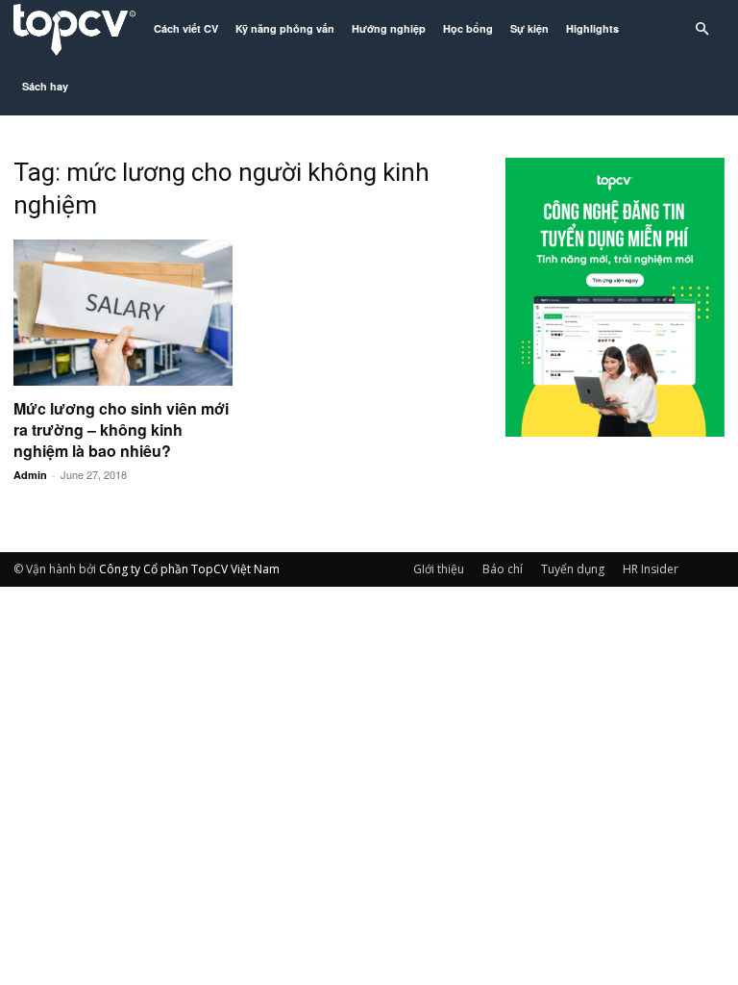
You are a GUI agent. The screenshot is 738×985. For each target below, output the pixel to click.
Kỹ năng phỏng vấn (284, 28)
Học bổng (468, 28)
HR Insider (650, 569)
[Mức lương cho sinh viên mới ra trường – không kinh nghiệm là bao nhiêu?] (123, 313)
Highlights (592, 28)
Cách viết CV (186, 28)
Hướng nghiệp (389, 28)
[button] (701, 29)
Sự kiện (529, 28)
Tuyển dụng (572, 569)
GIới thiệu (438, 569)
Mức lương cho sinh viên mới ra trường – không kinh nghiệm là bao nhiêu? (121, 429)
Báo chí (502, 569)
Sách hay (45, 86)
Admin (30, 474)
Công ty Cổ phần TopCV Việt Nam (189, 569)
